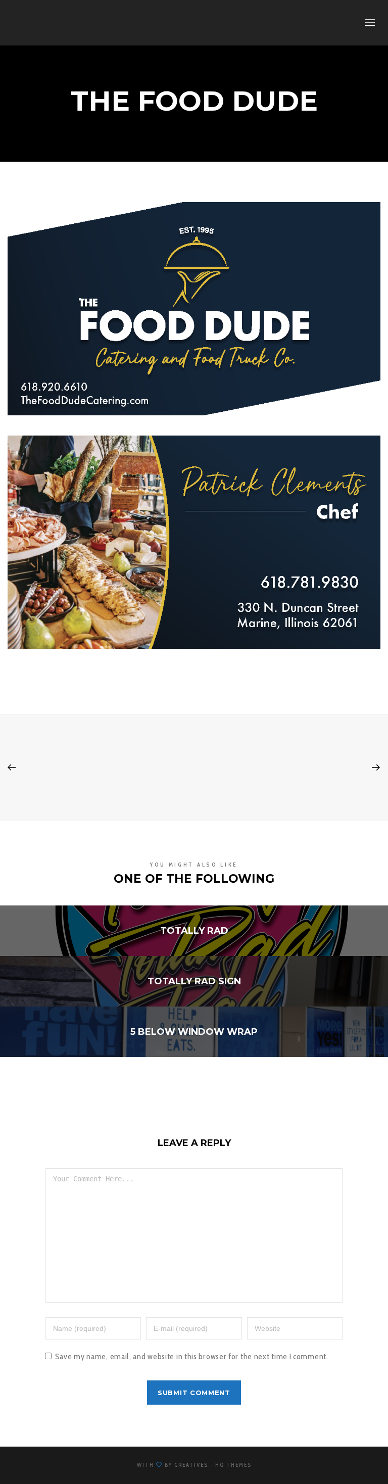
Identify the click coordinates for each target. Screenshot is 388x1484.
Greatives (191, 1464)
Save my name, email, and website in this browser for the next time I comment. (191, 1356)
